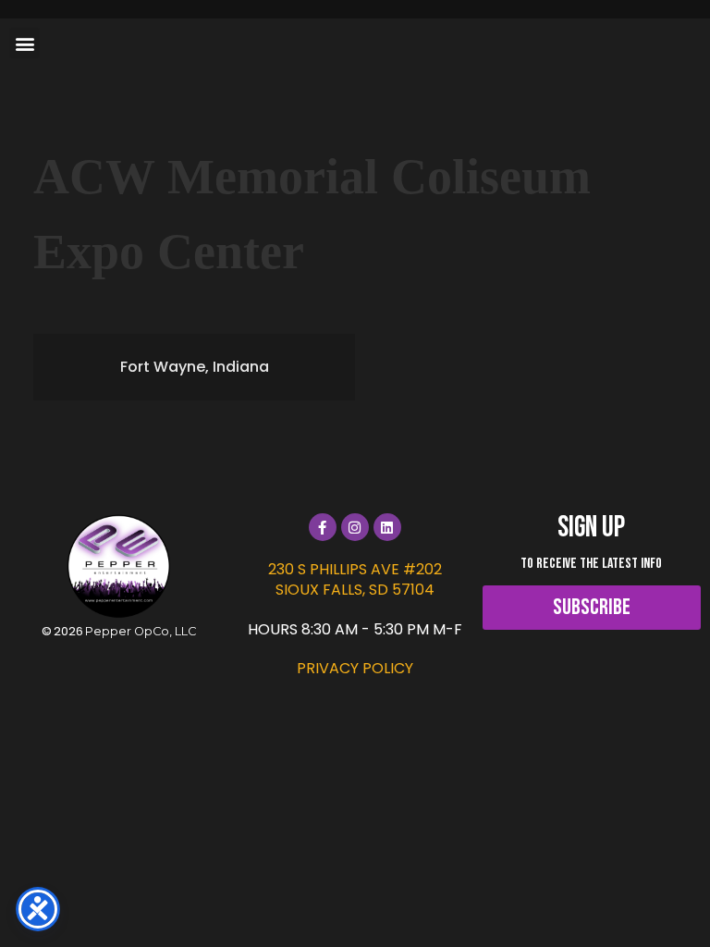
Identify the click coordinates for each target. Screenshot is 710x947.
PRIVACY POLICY (355, 668)
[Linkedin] (387, 527)
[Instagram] (355, 527)
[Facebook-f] (323, 527)
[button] (24, 43)
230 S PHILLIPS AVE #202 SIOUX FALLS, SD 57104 (355, 579)
